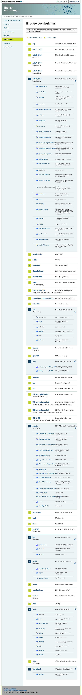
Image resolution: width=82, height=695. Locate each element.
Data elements (9, 32)
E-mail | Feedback (10, 688)
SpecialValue (43, 492)
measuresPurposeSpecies (47, 148)
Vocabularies (8, 39)
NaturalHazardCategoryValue (47, 473)
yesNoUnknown (44, 245)
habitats (41, 115)
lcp (34, 537)
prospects (42, 194)
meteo (41, 637)
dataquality (37, 277)
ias (34, 383)
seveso (36, 596)
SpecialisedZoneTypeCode (47, 488)
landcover (37, 512)
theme (41, 502)
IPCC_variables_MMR (46, 371)
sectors (41, 554)
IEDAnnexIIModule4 (41, 410)
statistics (41, 641)
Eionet (12, 16)
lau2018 (36, 529)
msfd (35, 561)
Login (60, 1)
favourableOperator (45, 109)
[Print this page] (64, 1)
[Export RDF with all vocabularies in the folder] (75, 81)
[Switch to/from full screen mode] (67, 1)
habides (36, 377)
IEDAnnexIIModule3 (41, 402)
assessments (43, 86)
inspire (35, 426)
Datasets (7, 24)
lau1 (34, 518)
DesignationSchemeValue (47, 445)
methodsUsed (43, 159)
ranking (41, 204)
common (36, 265)
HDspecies (42, 120)
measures (42, 126)
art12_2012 (37, 49)
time (40, 646)
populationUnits (44, 163)
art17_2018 (37, 79)
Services (7, 43)
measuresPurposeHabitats (47, 143)
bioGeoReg (42, 92)
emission (42, 629)
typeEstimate (43, 234)
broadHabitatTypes (45, 569)
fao (34, 309)
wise (34, 661)
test (34, 604)
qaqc (40, 199)
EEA (12, 1)
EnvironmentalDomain (46, 450)
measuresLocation (45, 137)
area (40, 619)
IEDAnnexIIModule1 (41, 394)
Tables (6, 28)
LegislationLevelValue (46, 460)
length (41, 633)
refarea (41, 331)
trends (41, 224)
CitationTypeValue (44, 439)
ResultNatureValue (45, 482)
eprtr (35, 282)
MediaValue (42, 469)
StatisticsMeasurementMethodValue (47, 497)
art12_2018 (37, 55)
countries (42, 104)
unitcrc (41, 340)
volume (41, 654)
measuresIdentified (45, 131)
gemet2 (36, 356)
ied (34, 388)
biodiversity (37, 254)
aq (34, 44)
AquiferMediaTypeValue (46, 433)
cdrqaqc (41, 97)
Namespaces (8, 47)
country (41, 674)
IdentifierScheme (44, 456)
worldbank (37, 669)
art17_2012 (37, 71)
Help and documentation (12, 20)
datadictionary (38, 271)
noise (35, 584)
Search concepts (51, 37)
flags (40, 321)
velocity (41, 650)
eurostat (36, 304)
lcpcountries (43, 545)
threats (41, 218)
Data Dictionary (20, 16)
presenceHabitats (44, 175)
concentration (43, 623)
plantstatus (42, 549)
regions (41, 573)
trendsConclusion (44, 228)
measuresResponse (45, 154)
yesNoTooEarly (43, 239)
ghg (34, 361)
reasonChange (43, 209)
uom (34, 609)
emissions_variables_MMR (47, 367)
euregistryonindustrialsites (43, 298)
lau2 (34, 524)
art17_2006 (37, 63)
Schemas (7, 35)
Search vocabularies (35, 37)
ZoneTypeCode (43, 506)
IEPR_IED (37, 418)
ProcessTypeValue (45, 477)
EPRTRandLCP (39, 290)
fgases (35, 348)
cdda (35, 260)
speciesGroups (43, 578)
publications (38, 590)
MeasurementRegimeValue (47, 464)
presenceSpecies (44, 180)
